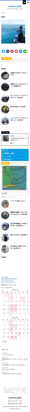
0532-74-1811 (15, 403)
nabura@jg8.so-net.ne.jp (8, 282)
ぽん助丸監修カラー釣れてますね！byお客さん (14, 365)
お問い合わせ (8, 159)
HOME (5, 387)
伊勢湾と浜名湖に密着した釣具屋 (15, 401)
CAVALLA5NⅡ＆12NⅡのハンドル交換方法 (16, 389)
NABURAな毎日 (15, 6)
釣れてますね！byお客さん (19, 235)
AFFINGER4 (17, 408)
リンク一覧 (7, 156)
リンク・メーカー (19, 392)
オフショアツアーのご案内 (14, 387)
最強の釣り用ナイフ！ (9, 390)
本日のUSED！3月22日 (17, 106)
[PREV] (2, 290)
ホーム (6, 150)
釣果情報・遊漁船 (10, 392)
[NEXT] (27, 290)
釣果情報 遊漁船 (9, 153)
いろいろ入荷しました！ (18, 201)
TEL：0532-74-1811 (7, 280)
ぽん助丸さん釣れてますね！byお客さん (12, 373)
